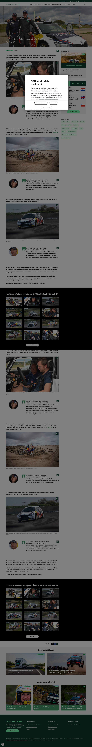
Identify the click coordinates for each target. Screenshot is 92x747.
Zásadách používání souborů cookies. (48, 99)
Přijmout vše (53, 103)
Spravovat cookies (46, 107)
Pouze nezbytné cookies (41, 103)
